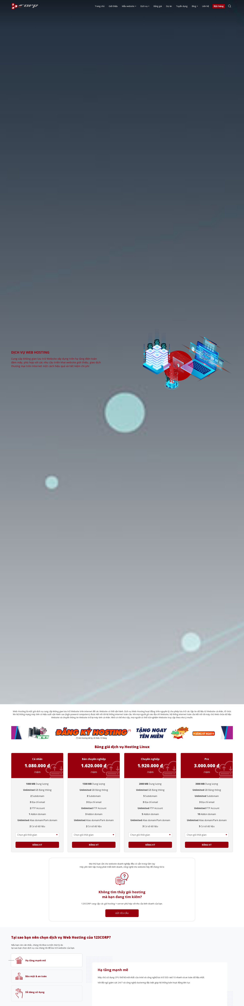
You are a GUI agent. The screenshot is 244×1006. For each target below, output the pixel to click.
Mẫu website (128, 6)
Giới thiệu (113, 6)
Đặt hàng (219, 6)
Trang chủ (99, 6)
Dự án (169, 6)
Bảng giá (157, 6)
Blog (194, 6)
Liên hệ (205, 6)
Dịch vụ (144, 6)
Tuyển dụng (182, 6)
